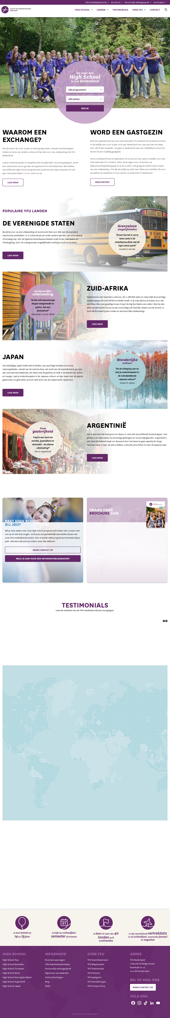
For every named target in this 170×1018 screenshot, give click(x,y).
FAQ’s (47, 986)
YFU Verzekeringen (96, 981)
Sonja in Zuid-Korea (107, 660)
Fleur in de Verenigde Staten (28, 704)
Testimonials (120, 9)
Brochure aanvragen (55, 959)
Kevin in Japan (104, 834)
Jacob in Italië (135, 747)
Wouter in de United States (27, 878)
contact (27, 173)
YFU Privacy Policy (96, 986)
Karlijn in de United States (116, 791)
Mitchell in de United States (27, 660)
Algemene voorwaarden (57, 972)
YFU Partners (93, 972)
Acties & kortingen (54, 977)
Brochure (116, 2)
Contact (155, 9)
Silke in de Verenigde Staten (63, 834)
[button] (166, 621)
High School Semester (13, 964)
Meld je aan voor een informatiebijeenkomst (43, 558)
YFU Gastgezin (94, 977)
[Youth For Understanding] (16, 10)
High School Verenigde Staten (17, 977)
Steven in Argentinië (70, 747)
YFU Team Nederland (97, 959)
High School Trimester (13, 968)
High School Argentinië (13, 981)
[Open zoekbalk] (166, 10)
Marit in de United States (76, 878)
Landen (101, 9)
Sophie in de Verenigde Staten (30, 791)
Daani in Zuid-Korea (109, 704)
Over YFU (137, 9)
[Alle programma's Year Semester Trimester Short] (85, 89)
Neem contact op (43, 550)
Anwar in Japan (105, 747)
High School (82, 9)
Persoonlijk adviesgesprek (137, 2)
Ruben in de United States (26, 747)
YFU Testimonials (95, 968)
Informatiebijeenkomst (96, 2)
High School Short (11, 972)
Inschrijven (158, 2)
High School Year (10, 959)
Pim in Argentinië (71, 660)
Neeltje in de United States (125, 878)
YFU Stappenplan (95, 964)
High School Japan (11, 986)
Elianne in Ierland (18, 834)
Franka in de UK (144, 704)
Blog (47, 981)
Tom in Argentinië (73, 704)
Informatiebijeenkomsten (57, 964)
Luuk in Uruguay (75, 791)
